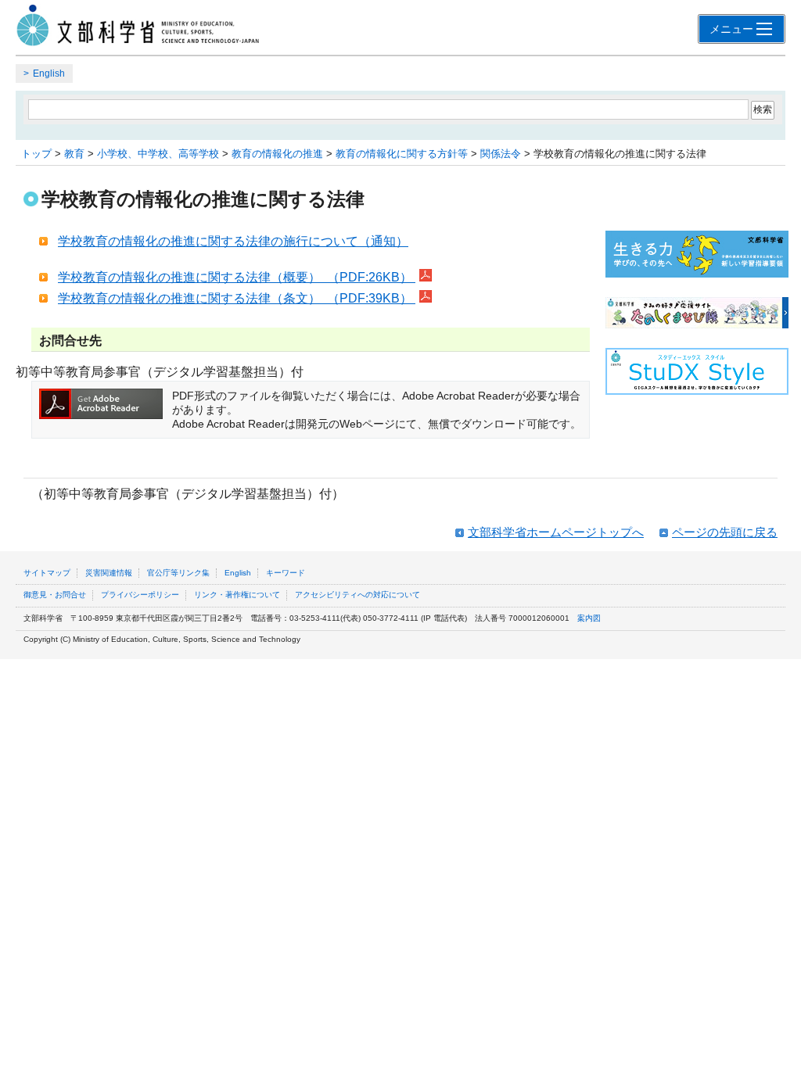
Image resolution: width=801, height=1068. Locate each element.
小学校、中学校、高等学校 (158, 153)
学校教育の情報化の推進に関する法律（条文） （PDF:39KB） (236, 298)
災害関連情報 (108, 572)
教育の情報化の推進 (277, 153)
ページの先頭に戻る (725, 532)
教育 (74, 153)
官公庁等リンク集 (178, 572)
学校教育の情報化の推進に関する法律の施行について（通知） (233, 241)
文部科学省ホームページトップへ (556, 532)
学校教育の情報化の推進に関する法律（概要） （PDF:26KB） (236, 277)
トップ (36, 153)
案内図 (589, 618)
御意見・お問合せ (54, 594)
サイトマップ (46, 572)
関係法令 (500, 153)
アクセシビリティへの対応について (357, 594)
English (49, 73)
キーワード (285, 572)
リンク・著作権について (237, 594)
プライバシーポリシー (140, 594)
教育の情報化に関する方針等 (402, 153)
